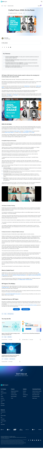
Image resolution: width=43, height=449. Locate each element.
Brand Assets (2, 405)
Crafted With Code (5, 287)
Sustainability (2, 403)
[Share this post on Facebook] (4, 47)
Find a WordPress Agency (36, 396)
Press (1, 394)
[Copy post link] (2, 47)
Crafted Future (27, 86)
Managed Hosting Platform (14, 391)
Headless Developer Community (36, 391)
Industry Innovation (10, 5)
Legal (1, 401)
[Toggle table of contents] (40, 42)
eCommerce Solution (14, 394)
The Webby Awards (28, 131)
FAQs (1, 422)
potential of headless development (19, 275)
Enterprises (24, 391)
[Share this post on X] (6, 47)
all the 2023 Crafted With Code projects (13, 293)
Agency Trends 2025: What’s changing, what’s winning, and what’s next (11, 334)
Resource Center (3, 415)
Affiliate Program (34, 398)
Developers (24, 396)
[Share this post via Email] (10, 47)
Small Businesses (25, 394)
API (1, 413)
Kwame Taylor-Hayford (9, 132)
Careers (2, 396)
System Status (3, 424)
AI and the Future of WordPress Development (31, 333)
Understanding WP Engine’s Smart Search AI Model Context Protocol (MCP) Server (10, 356)
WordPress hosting (32, 305)
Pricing (12, 398)
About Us (2, 391)
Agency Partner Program (35, 394)
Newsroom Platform (13, 396)
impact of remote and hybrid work (34, 275)
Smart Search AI (12, 358)
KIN (20, 132)
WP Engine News (10, 313)
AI (2, 313)
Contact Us (2, 398)
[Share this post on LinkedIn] (8, 47)
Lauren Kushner (26, 132)
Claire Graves (16, 131)
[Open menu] (41, 1)
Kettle (33, 132)
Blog (5, 5)
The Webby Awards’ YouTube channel (25, 279)
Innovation (6, 358)
